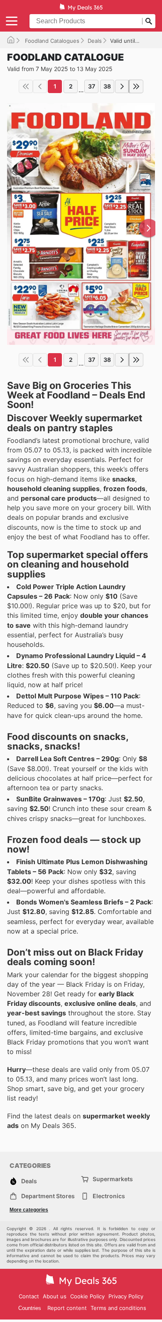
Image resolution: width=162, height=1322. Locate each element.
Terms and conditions (118, 1308)
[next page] (122, 86)
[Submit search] (148, 21)
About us (54, 1296)
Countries (29, 1308)
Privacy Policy (125, 1296)
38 (107, 86)
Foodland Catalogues (51, 40)
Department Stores (48, 1195)
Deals (95, 40)
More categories (29, 1210)
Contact (29, 1296)
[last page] (136, 86)
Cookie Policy (87, 1296)
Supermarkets (113, 1178)
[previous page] (40, 86)
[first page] (26, 86)
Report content (67, 1308)
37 (91, 86)
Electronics (109, 1195)
